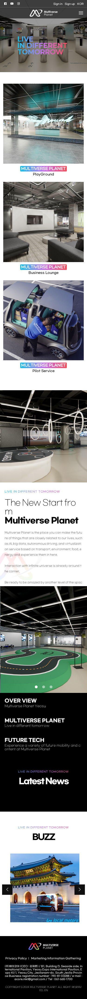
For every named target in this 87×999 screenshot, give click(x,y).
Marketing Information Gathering (56, 958)
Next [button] (79, 889)
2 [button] (43, 687)
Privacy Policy (16, 958)
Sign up (70, 4)
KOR (80, 4)
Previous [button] (7, 889)
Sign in (57, 4)
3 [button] (51, 687)
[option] (43, 36)
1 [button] (36, 687)
